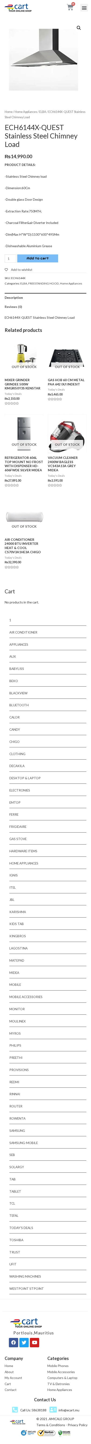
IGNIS (13, 875)
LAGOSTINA (18, 948)
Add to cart (38, 258)
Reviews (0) (13, 307)
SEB (12, 1155)
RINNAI (14, 1094)
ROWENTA (17, 1118)
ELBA (42, 112)
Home (9, 112)
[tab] (45, 297)
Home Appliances (26, 112)
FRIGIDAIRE (17, 827)
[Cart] (70, 7)
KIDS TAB (16, 924)
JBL (11, 900)
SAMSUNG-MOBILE (23, 1143)
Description (14, 298)
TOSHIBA (16, 1240)
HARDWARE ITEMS (23, 851)
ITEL (12, 887)
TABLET (15, 1191)
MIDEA (14, 973)
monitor (17, 1009)
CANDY (14, 729)
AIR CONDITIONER (23, 632)
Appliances (18, 644)
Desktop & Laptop (25, 778)
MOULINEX (17, 1021)
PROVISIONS (19, 1070)
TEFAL (13, 1215)
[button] (84, 8)
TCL (12, 1203)
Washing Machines (25, 1276)
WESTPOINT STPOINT (26, 1288)
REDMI (14, 1082)
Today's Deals (21, 1228)
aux (12, 656)
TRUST (14, 1252)
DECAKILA (16, 766)
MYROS (15, 1033)
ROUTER (15, 1106)
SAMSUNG (17, 1131)
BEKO (13, 681)
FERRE (13, 814)
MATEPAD (16, 960)
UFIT (13, 1264)
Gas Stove (18, 839)
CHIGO (14, 742)
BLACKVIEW (18, 693)
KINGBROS (17, 936)
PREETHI (15, 1058)
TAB (12, 1179)
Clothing (17, 754)
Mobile (15, 985)
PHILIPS (15, 1045)
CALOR (14, 717)
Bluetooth (19, 705)
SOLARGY (16, 1167)
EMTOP (15, 802)
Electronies (19, 790)
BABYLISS (16, 669)
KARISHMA (17, 912)
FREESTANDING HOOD (43, 283)
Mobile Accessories (25, 997)
